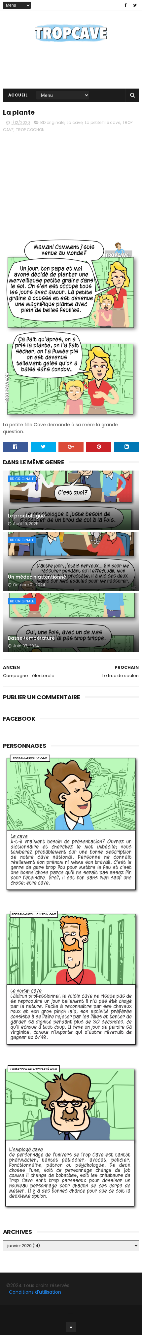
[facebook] (125, 5)
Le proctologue (26, 516)
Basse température (31, 638)
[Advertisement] (71, 184)
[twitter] (135, 5)
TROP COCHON (30, 130)
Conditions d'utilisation (35, 1292)
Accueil (18, 95)
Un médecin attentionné (37, 577)
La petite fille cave (102, 122)
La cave (75, 122)
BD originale (52, 122)
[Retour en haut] (71, 1327)
